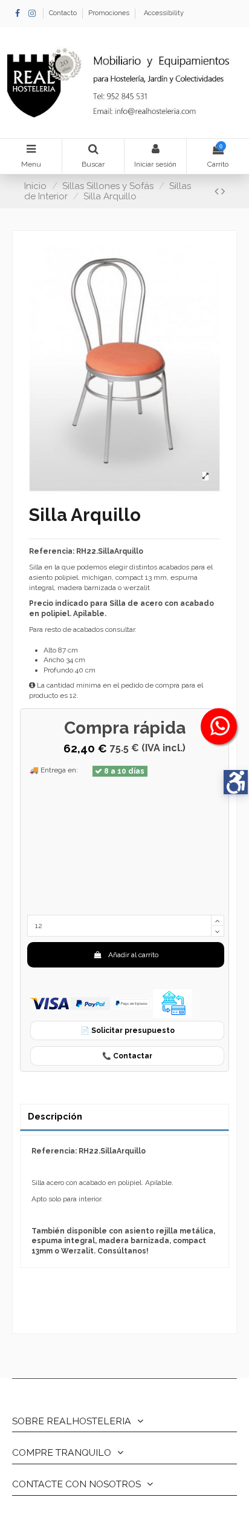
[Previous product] (218, 191)
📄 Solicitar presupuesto (127, 1030)
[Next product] (223, 191)
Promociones (108, 13)
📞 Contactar (127, 1056)
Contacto (64, 13)
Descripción (55, 1116)
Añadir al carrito (133, 955)
